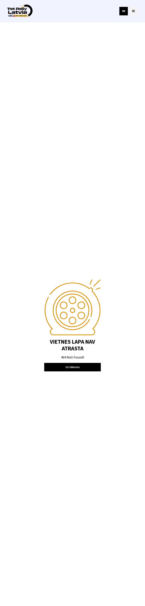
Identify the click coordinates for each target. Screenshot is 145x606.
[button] (133, 11)
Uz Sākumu (73, 367)
